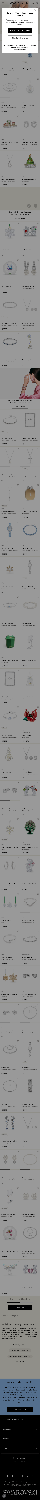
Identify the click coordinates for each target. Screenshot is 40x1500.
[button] (35, 10)
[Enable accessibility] (4, 1496)
